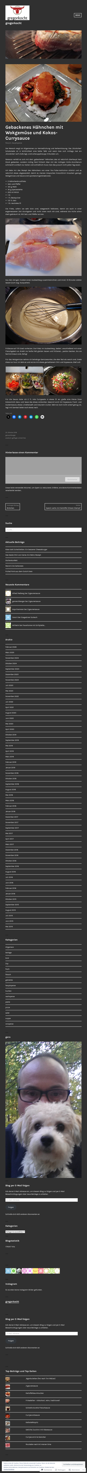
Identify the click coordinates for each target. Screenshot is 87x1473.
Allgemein (9, 947)
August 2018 (10, 789)
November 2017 (11, 822)
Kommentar (72, 479)
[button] (24, 380)
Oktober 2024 (11, 663)
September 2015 (12, 905)
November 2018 (11, 773)
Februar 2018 (10, 806)
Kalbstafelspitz (32, 1422)
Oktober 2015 (10, 899)
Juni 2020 (9, 718)
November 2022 (12, 696)
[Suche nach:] (43, 530)
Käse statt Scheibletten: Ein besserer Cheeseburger (26, 549)
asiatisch (8, 438)
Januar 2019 (10, 767)
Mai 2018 (9, 795)
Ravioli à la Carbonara (14, 566)
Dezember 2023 (11, 674)
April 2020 (9, 729)
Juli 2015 (9, 915)
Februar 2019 (10, 762)
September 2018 (12, 784)
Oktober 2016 (10, 861)
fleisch (8, 143)
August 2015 (10, 910)
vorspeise (9, 1024)
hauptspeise (17, 143)
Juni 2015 (9, 921)
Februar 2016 (10, 888)
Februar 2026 (11, 647)
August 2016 (10, 872)
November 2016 (11, 855)
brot (7, 958)
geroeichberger (10, 435)
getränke (9, 980)
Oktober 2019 (10, 735)
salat (7, 1013)
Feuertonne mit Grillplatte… (34, 625)
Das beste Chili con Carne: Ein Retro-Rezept (23, 555)
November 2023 (12, 680)
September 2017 (12, 828)
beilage (8, 952)
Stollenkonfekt (11, 560)
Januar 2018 (10, 811)
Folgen (11, 1207)
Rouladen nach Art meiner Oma (38, 1444)
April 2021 (9, 707)
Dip (6, 963)
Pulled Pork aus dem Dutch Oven (18, 571)
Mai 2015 (9, 926)
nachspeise (10, 996)
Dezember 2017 (11, 817)
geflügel (14, 438)
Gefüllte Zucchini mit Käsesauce (39, 1430)
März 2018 (9, 800)
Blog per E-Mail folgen (17, 1185)
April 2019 (9, 751)
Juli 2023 (9, 685)
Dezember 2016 (11, 850)
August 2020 (10, 713)
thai (24, 438)
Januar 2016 (10, 894)
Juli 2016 (9, 877)
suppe (8, 1018)
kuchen (8, 991)
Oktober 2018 (10, 778)
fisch (7, 969)
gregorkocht (13, 23)
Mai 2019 (9, 746)
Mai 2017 (9, 833)
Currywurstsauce (33, 1415)
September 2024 (12, 669)
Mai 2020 (9, 724)
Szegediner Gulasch (29, 617)
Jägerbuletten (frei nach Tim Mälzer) (40, 1378)
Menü (77, 15)
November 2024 (12, 658)
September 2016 (12, 866)
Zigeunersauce (34, 593)
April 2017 (9, 839)
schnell (20, 438)
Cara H (15, 617)
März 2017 (9, 844)
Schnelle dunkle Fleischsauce (38, 1408)
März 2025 (9, 652)
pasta (7, 1002)
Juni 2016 (9, 883)
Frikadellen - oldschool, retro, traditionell (43, 1400)
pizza (7, 1007)
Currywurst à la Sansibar (36, 1437)
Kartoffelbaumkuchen (35, 1393)
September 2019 (12, 740)
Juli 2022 (9, 702)
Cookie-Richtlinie (9, 1469)
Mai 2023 (9, 691)
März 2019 (9, 757)
